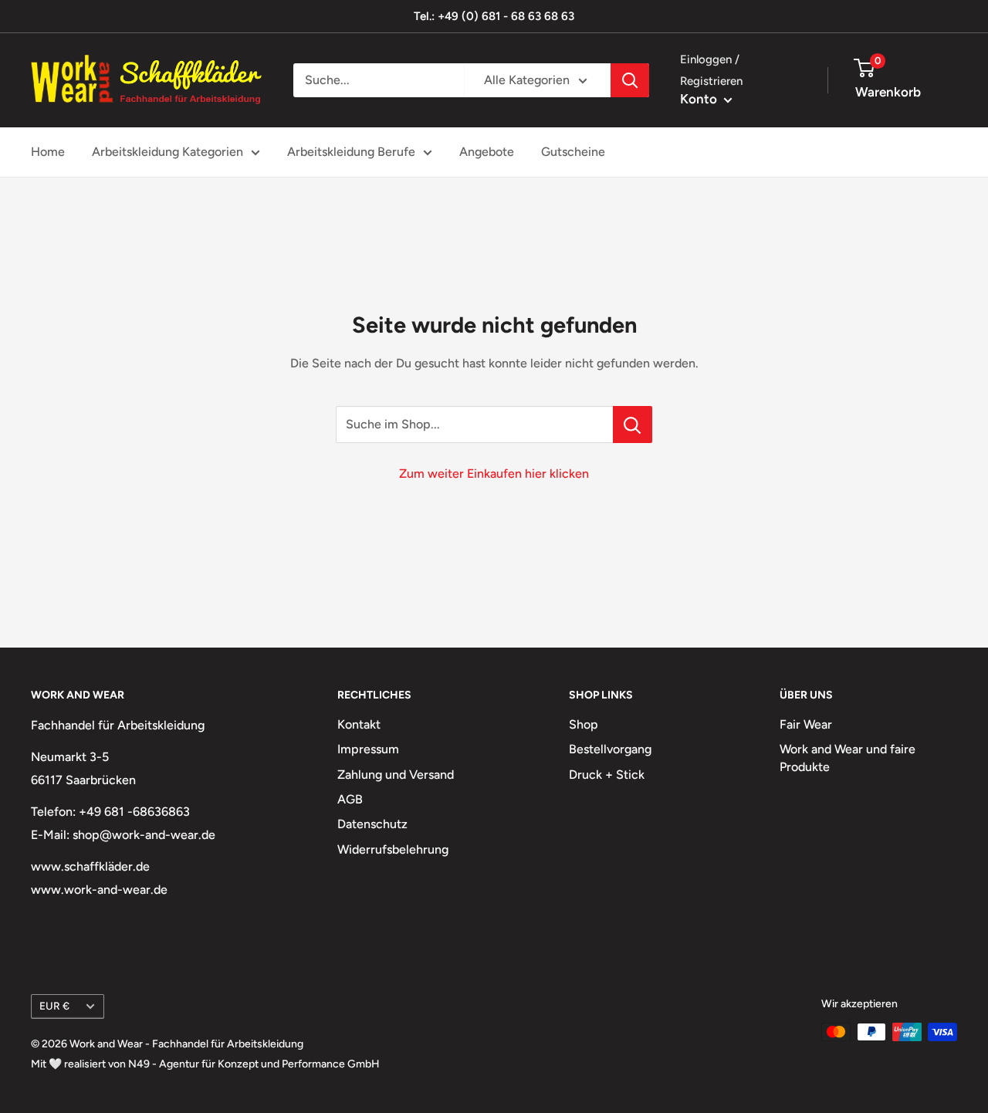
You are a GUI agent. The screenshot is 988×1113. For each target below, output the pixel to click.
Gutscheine (573, 151)
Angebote (486, 151)
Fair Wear (806, 724)
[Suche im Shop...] (632, 424)
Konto (700, 99)
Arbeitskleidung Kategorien (167, 151)
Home (48, 151)
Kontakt (359, 724)
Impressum (368, 749)
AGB (350, 799)
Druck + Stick (607, 774)
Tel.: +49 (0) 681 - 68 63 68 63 (494, 16)
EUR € (54, 1006)
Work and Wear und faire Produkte (847, 757)
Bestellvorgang (610, 749)
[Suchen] (630, 80)
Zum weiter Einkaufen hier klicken (494, 473)
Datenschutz (372, 824)
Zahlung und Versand (395, 774)
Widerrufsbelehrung (392, 849)
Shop (583, 724)
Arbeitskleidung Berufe (351, 151)
